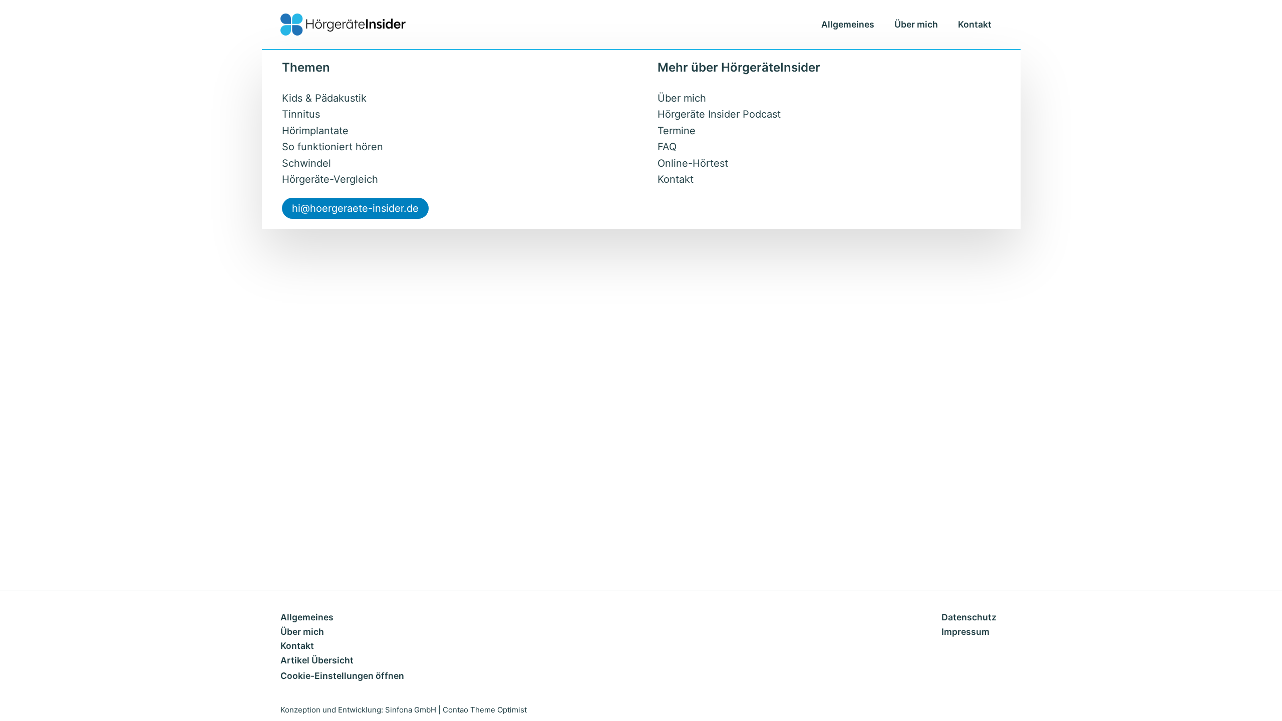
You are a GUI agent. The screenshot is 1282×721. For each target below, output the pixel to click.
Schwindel (306, 163)
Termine (677, 131)
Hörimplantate (315, 131)
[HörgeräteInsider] (343, 25)
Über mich (916, 24)
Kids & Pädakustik (324, 98)
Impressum (965, 631)
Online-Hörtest (693, 163)
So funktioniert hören (332, 147)
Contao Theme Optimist (485, 709)
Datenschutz (969, 617)
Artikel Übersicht (317, 660)
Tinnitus (301, 114)
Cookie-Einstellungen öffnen (342, 675)
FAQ (667, 147)
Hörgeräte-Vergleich (330, 179)
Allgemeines (847, 24)
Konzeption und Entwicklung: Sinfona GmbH (358, 709)
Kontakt (975, 24)
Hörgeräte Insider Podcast (719, 114)
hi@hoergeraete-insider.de (355, 208)
